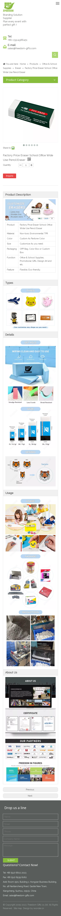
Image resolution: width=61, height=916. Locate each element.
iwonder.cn (38, 908)
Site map (18, 908)
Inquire (9, 175)
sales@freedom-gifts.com (22, 48)
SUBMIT (11, 860)
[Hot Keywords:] (55, 55)
